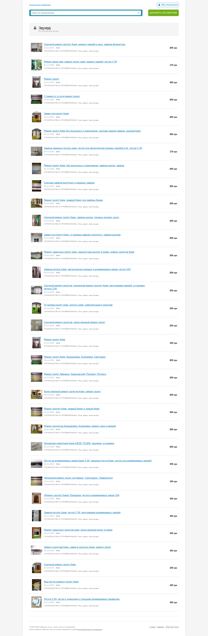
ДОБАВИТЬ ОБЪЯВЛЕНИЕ (163, 13)
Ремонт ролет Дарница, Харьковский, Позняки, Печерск (75, 374)
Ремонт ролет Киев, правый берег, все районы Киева (73, 200)
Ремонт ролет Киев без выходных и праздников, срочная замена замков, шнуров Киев (92, 130)
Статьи (153, 627)
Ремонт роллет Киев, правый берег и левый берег (72, 408)
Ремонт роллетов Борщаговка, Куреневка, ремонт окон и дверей (80, 426)
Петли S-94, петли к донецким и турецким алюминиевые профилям (81, 599)
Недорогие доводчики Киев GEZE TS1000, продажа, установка (79, 443)
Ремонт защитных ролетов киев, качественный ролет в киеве (78, 529)
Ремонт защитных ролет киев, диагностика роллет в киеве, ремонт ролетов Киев (89, 252)
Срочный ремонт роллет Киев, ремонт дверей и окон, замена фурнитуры (84, 44)
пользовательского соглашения (89, 629)
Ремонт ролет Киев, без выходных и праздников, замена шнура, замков (84, 165)
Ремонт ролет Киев (54, 339)
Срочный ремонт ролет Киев (60, 564)
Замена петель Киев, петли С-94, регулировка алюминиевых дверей (82, 512)
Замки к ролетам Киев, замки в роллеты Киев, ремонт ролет (77, 547)
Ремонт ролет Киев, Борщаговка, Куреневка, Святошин (74, 356)
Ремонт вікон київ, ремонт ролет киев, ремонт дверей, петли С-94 (80, 61)
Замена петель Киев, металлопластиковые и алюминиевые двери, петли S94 (87, 269)
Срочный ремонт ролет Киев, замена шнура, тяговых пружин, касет (81, 217)
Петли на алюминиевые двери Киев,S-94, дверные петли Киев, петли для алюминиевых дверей (97, 460)
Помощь (160, 627)
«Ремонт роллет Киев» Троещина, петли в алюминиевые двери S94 (81, 495)
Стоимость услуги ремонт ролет (62, 96)
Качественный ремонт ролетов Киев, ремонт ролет (72, 391)
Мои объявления (169, 5)
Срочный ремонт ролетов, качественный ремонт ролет (74, 322)
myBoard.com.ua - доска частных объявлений (57, 627)
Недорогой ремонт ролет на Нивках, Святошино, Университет (78, 477)
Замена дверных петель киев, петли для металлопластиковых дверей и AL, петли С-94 (93, 148)
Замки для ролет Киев (56, 113)
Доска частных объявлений (40, 5)
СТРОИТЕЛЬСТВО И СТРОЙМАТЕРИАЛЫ (60, 51)
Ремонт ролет (51, 78)
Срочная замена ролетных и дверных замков (69, 182)
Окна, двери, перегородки (88, 51)
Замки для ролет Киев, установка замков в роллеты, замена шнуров (82, 234)
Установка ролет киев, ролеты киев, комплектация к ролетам (78, 304)
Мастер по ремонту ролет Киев (61, 581)
